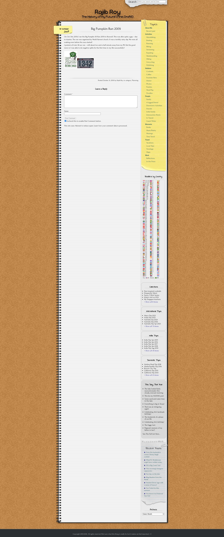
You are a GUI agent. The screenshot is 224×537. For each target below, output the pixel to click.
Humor (148, 81)
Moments (148, 124)
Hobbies (148, 68)
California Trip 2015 (151, 370)
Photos (149, 84)
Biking (148, 47)
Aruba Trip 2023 (150, 317)
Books (148, 127)
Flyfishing (150, 65)
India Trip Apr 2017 (151, 344)
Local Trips (150, 146)
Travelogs (149, 149)
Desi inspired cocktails (152, 291)
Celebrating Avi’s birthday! (154, 422)
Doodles (149, 93)
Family (148, 99)
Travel (147, 140)
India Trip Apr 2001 (151, 340)
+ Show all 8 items (151, 302)
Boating (149, 40)
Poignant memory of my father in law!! (153, 429)
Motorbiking (151, 37)
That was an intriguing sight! (153, 408)
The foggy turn (150, 425)
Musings (149, 133)
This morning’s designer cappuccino (153, 470)
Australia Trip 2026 (151, 322)
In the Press (150, 161)
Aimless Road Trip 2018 (152, 364)
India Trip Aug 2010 (151, 348)
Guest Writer (151, 121)
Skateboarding (151, 56)
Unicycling (150, 62)
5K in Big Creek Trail (152, 465)
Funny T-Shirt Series (151, 295)
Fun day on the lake (152, 474)
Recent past (150, 31)
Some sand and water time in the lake (155, 400)
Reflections (150, 158)
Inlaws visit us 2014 (151, 297)
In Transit (149, 118)
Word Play (150, 90)
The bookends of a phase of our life (154, 418)
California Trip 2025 (151, 373)
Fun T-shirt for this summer (151, 489)
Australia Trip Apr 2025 (152, 324)
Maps (148, 152)
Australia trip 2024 (151, 320)
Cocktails (149, 71)
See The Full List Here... (151, 434)
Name (66, 111)
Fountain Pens (151, 78)
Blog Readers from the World (153, 478)
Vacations (150, 143)
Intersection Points (153, 115)
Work (147, 155)
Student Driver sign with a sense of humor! (153, 484)
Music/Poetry (151, 130)
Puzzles (149, 87)
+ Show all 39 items (151, 351)
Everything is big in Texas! (154, 404)
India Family (150, 112)
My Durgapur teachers (152, 299)
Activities (148, 34)
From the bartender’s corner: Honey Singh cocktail (152, 454)
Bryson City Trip (150, 368)
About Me (148, 28)
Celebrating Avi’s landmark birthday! (154, 413)
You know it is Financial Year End (153, 495)
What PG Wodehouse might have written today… (153, 461)
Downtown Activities (154, 105)
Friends (149, 109)
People (147, 96)
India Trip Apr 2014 (151, 342)
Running (135, 80)
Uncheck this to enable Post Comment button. (83, 121)
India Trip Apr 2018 (151, 346)
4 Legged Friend (152, 102)
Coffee (148, 74)
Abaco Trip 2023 (150, 315)
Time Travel (150, 137)
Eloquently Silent (150, 293)
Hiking (148, 59)
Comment (68, 94)
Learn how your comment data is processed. (110, 126)
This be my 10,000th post (154, 396)
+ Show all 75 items (151, 326)
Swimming (150, 50)
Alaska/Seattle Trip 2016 (153, 366)
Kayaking (149, 53)
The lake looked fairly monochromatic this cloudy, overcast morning (154, 391)
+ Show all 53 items (151, 375)
